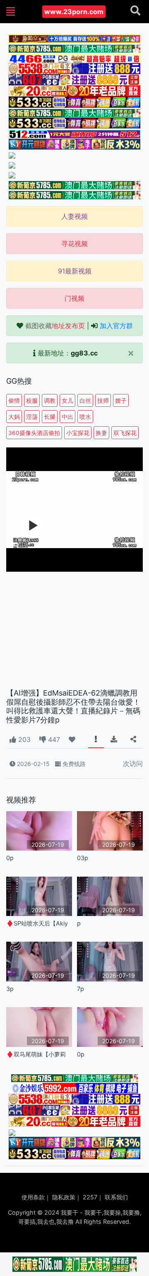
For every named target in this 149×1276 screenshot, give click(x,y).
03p (82, 857)
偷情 (14, 400)
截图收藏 (55, 325)
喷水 (85, 416)
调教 (49, 400)
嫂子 (121, 400)
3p (10, 988)
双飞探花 (125, 432)
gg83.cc (84, 353)
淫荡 (32, 416)
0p (10, 857)
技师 (103, 400)
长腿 (49, 416)
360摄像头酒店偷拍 (34, 432)
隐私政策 (63, 1197)
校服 (32, 400)
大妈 (14, 416)
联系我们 (116, 1197)
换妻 (101, 432)
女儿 (67, 400)
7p (80, 988)
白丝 (85, 400)
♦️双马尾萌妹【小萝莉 (36, 1054)
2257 (90, 1197)
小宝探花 (77, 432)
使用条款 (33, 1197)
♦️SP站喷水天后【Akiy (37, 923)
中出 (67, 416)
